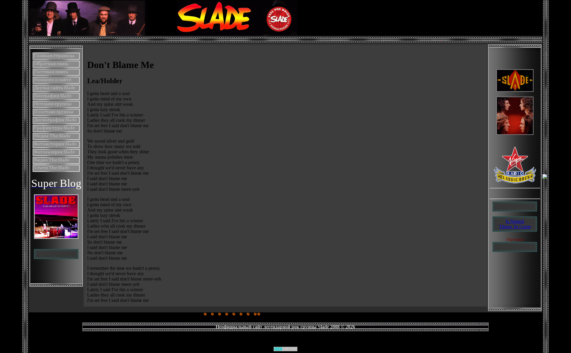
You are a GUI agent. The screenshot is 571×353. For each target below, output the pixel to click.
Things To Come (515, 226)
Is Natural (515, 221)
